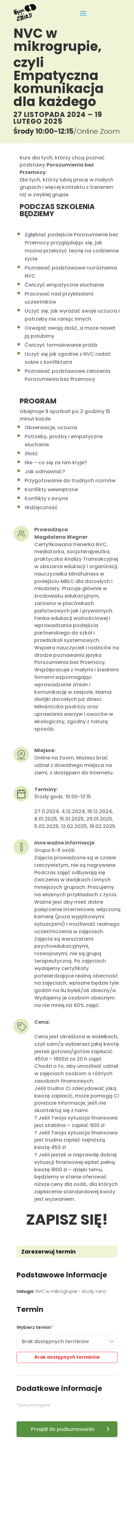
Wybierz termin (34, 1327)
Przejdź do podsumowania (62, 1429)
